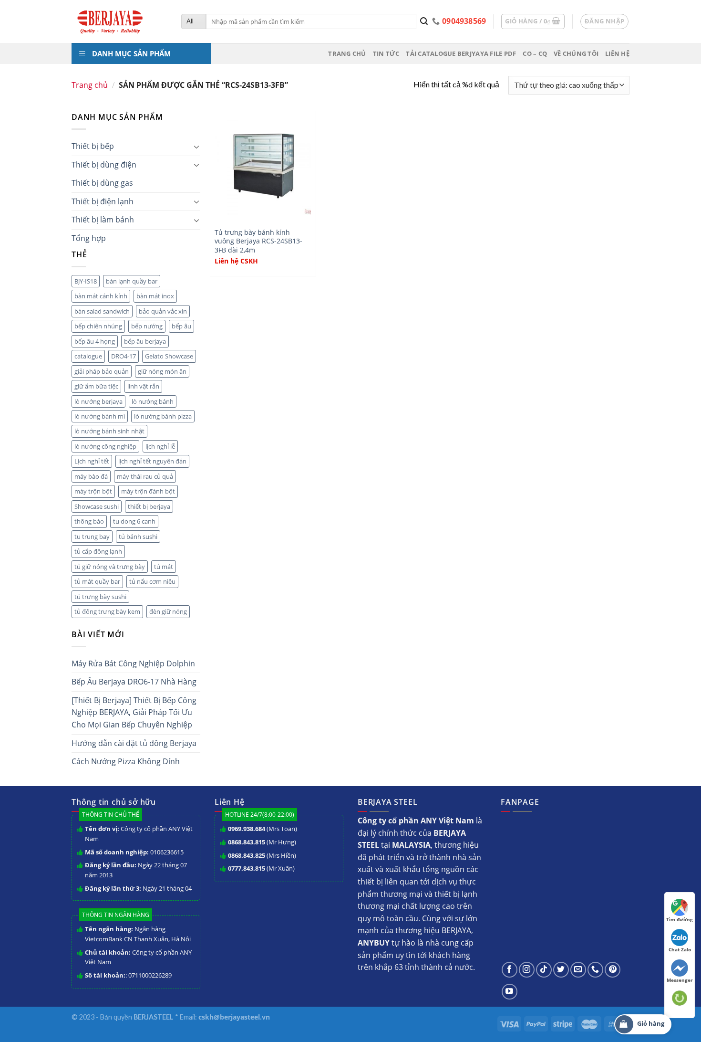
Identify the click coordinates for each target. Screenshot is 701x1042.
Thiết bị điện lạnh (103, 201)
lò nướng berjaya (98, 401)
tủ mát (163, 566)
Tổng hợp (89, 238)
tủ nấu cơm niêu (152, 581)
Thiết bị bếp (93, 146)
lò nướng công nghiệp (105, 446)
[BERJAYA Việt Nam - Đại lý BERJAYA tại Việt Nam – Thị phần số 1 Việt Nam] (119, 21)
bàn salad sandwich (102, 311)
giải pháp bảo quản (101, 371)
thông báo (89, 521)
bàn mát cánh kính (100, 296)
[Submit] (424, 21)
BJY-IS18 (85, 281)
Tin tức (386, 53)
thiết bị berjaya (149, 506)
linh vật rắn (143, 386)
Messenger (680, 980)
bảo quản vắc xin (163, 311)
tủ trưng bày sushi (100, 596)
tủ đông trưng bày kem (107, 611)
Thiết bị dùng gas (102, 183)
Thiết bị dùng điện (104, 164)
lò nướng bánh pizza (163, 416)
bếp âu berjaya (145, 341)
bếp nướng (147, 326)
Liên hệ (617, 53)
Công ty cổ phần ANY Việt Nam (139, 833)
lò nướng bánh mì (99, 416)
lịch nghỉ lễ (160, 446)
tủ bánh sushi (138, 536)
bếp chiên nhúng (98, 326)
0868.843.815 (246, 842)
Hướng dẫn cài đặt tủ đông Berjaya (134, 743)
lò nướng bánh (153, 401)
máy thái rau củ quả (145, 476)
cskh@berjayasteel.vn (234, 1016)
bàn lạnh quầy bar (131, 281)
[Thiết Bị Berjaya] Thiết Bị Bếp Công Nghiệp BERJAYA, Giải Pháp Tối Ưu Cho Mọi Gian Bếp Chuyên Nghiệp (134, 712)
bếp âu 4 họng (94, 341)
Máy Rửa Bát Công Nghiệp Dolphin (133, 663)
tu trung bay (92, 536)
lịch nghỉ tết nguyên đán (152, 461)
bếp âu (181, 326)
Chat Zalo (680, 949)
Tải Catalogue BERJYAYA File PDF (461, 53)
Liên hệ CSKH (236, 261)
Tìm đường (679, 919)
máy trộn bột (93, 491)
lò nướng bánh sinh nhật (109, 431)
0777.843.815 (246, 868)
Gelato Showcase (169, 356)
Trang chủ (347, 53)
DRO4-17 (123, 356)
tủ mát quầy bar (97, 581)
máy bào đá (91, 476)
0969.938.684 (246, 828)
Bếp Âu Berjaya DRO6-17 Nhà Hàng (134, 681)
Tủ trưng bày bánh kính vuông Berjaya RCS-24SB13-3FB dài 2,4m (258, 241)
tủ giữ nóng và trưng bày (109, 566)
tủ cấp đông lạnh (98, 551)
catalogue (88, 356)
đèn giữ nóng (168, 611)
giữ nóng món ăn (162, 371)
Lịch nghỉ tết (91, 461)
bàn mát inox (155, 296)
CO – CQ (535, 53)
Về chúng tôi (576, 53)
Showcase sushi (96, 506)
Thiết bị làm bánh (103, 219)
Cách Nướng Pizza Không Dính (126, 761)
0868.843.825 (246, 855)
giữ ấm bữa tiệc (96, 386)
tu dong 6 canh (134, 521)
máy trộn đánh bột (148, 491)
